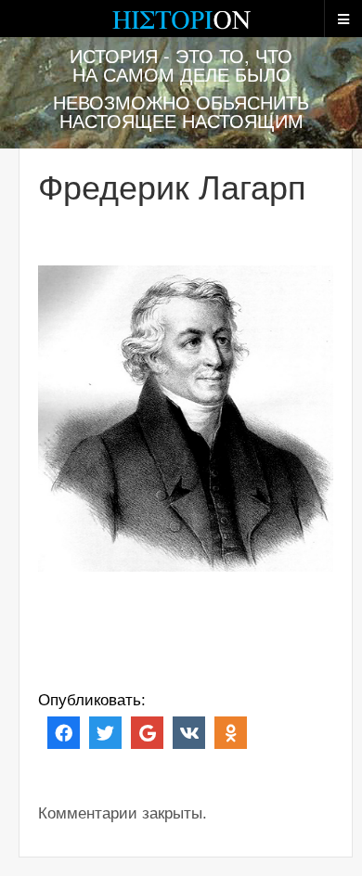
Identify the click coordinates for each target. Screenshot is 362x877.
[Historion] (181, 28)
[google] (147, 731)
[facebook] (63, 731)
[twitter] (105, 731)
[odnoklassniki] (230, 731)
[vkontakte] (189, 731)
